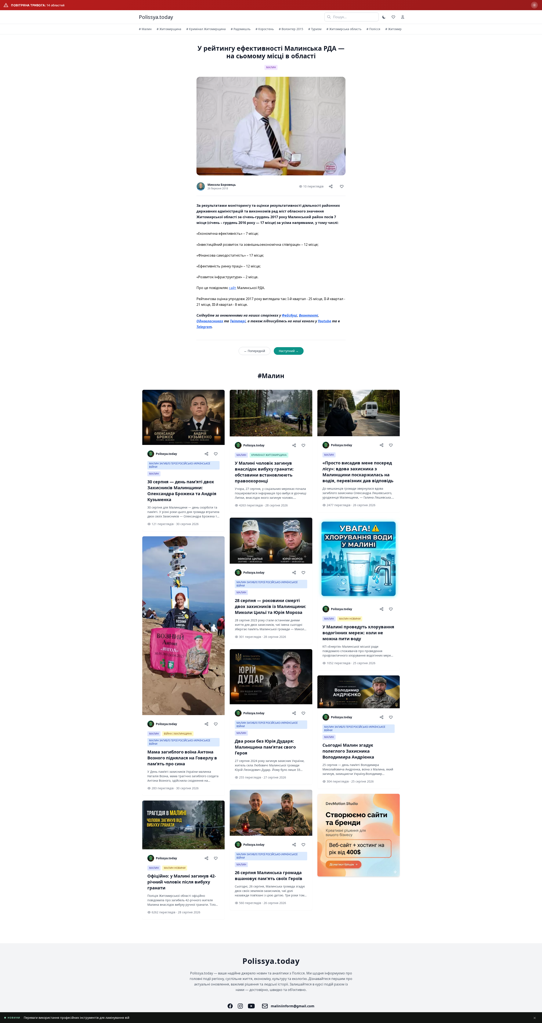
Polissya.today (156, 17)
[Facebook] (230, 1006)
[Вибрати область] (534, 5)
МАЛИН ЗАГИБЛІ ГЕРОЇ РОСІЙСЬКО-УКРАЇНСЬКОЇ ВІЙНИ (179, 465)
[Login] (402, 17)
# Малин (145, 29)
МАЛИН (271, 67)
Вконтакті (308, 315)
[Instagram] (240, 1006)
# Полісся (373, 29)
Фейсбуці (289, 315)
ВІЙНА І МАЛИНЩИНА (178, 733)
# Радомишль (240, 29)
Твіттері (238, 321)
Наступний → (289, 351)
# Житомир (393, 29)
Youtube (324, 321)
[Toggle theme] (384, 17)
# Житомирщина (169, 29)
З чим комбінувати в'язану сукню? (48, 1018)
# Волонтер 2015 (291, 29)
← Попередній (254, 351)
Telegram (204, 326)
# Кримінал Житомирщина (206, 29)
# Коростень (265, 29)
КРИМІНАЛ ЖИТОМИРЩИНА (269, 455)
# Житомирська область (343, 29)
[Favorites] (393, 17)
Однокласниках (209, 321)
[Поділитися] (331, 186)
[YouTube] (251, 1006)
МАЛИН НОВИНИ (174, 868)
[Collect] (342, 186)
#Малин (271, 376)
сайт (232, 287)
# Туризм (314, 29)
